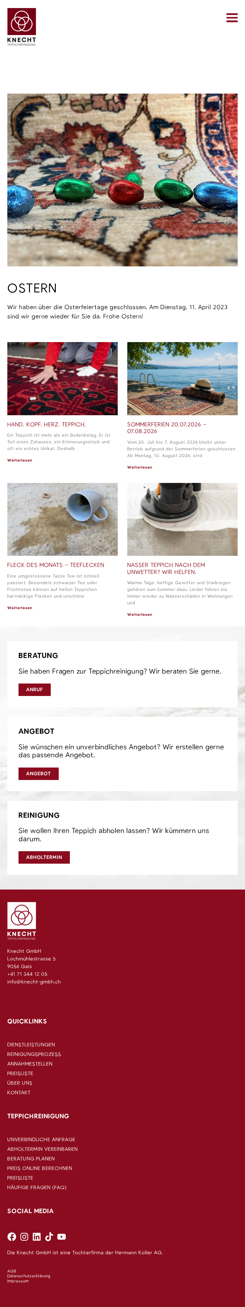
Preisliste (20, 1073)
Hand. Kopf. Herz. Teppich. (46, 425)
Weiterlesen (20, 460)
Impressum (18, 1281)
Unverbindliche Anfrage (41, 1139)
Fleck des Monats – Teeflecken (55, 565)
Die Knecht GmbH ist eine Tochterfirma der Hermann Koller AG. (85, 1252)
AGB (11, 1271)
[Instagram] (24, 1236)
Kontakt (19, 1092)
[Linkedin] (36, 1236)
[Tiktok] (49, 1236)
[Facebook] (11, 1236)
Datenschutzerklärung (28, 1276)
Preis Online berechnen (39, 1168)
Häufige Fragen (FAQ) (37, 1187)
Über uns (20, 1083)
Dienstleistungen (31, 1044)
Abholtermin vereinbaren (42, 1149)
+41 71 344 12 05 (27, 974)
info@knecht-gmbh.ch (34, 981)
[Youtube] (61, 1236)
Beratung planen (31, 1158)
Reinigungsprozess (34, 1054)
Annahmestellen (30, 1063)
